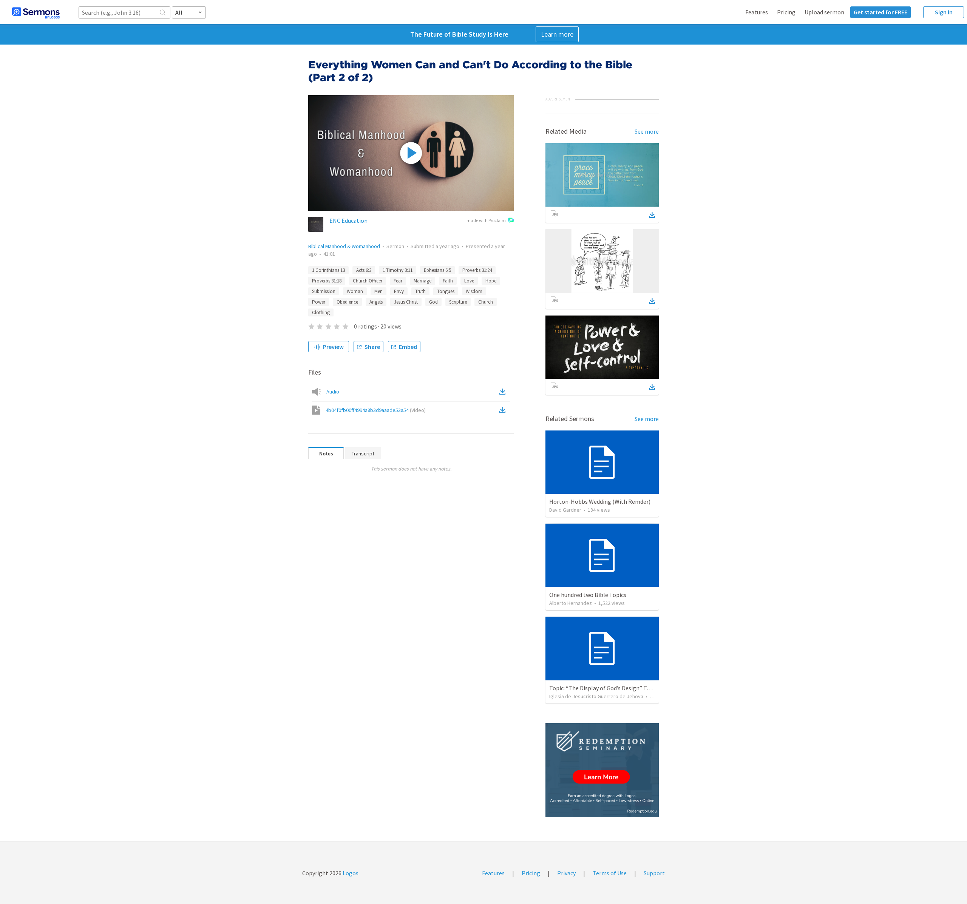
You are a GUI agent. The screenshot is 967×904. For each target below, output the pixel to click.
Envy (399, 291)
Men (378, 291)
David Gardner (565, 509)
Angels (376, 302)
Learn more (557, 34)
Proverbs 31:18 (326, 281)
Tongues (445, 291)
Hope (490, 281)
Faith (448, 281)
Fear (398, 281)
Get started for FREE (880, 12)
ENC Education (348, 220)
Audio (332, 391)
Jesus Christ (406, 302)
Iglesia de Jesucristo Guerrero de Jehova (596, 696)
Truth (420, 291)
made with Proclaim (486, 220)
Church (485, 302)
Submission (323, 291)
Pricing (786, 12)
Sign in (944, 12)
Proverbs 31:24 (477, 270)
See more (647, 131)
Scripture (458, 302)
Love (469, 281)
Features (756, 12)
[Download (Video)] (504, 410)
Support (654, 873)
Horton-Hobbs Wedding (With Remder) (599, 501)
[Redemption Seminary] (602, 770)
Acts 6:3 (363, 270)
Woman (355, 291)
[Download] (652, 215)
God (433, 302)
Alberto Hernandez (570, 603)
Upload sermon (824, 12)
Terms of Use (610, 873)
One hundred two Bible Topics (587, 595)
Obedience (347, 302)
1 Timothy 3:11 (397, 270)
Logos (349, 873)
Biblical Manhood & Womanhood (344, 246)
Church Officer (367, 281)
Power (318, 302)
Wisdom (474, 291)
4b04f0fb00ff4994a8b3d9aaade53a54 (376, 410)
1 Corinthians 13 (328, 270)
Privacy (566, 873)
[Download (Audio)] (504, 391)
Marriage (422, 281)
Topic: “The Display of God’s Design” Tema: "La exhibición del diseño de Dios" (647, 688)
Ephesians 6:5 (437, 270)
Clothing (321, 312)
